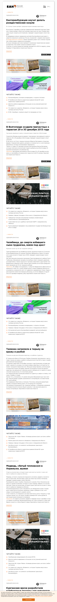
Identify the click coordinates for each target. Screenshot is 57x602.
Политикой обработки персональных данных (41, 596)
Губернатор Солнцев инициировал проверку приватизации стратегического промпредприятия (25, 218)
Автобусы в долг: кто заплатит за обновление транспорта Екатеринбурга (25, 446)
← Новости (9, 12)
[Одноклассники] (44, 54)
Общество (9, 51)
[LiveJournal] (50, 54)
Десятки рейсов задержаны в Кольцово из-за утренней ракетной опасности (27, 105)
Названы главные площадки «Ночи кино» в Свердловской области (27, 215)
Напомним (9, 151)
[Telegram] (46, 54)
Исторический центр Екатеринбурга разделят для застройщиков (27, 330)
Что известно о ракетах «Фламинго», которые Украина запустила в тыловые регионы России (27, 109)
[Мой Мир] (48, 54)
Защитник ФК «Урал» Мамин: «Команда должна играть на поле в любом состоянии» (29, 437)
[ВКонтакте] (42, 54)
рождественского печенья (15, 39)
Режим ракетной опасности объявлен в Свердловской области (26, 440)
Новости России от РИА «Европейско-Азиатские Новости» (11, 6)
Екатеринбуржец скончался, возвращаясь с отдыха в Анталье (26, 97)
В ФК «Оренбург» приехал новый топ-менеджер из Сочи (24, 112)
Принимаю (28, 599)
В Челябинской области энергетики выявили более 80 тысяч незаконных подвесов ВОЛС (26, 100)
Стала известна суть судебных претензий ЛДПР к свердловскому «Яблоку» (27, 222)
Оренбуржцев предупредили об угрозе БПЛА (21, 557)
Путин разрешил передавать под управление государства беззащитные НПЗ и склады (29, 226)
